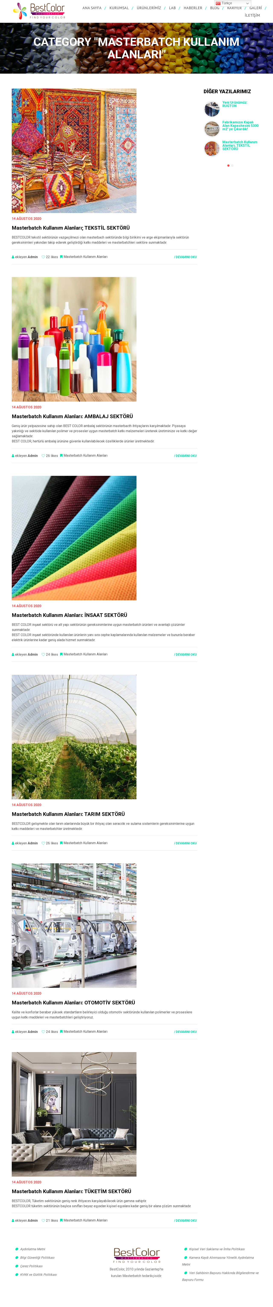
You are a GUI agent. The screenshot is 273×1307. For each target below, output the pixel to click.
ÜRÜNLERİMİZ (149, 7)
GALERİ (256, 7)
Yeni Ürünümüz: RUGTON (234, 104)
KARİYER (234, 7)
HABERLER (193, 7)
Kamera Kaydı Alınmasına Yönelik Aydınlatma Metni (218, 1261)
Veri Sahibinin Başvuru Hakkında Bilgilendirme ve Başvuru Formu (220, 1276)
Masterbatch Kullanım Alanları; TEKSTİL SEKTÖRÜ (239, 145)
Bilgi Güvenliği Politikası (37, 1258)
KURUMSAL (119, 7)
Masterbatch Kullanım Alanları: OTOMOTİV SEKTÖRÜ (73, 1003)
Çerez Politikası (31, 1266)
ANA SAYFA (92, 7)
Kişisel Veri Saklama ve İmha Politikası (217, 1249)
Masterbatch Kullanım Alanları (85, 257)
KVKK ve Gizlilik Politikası (38, 1275)
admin (33, 257)
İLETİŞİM (252, 15)
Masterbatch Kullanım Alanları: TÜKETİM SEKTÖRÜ (71, 1191)
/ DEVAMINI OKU (185, 257)
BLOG (214, 7)
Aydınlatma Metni (32, 1249)
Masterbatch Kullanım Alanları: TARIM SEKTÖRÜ (68, 814)
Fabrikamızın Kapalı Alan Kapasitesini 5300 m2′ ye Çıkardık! (240, 125)
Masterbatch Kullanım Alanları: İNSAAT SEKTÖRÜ (69, 615)
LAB (172, 7)
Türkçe (226, 3)
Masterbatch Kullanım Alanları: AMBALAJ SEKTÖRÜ (72, 416)
